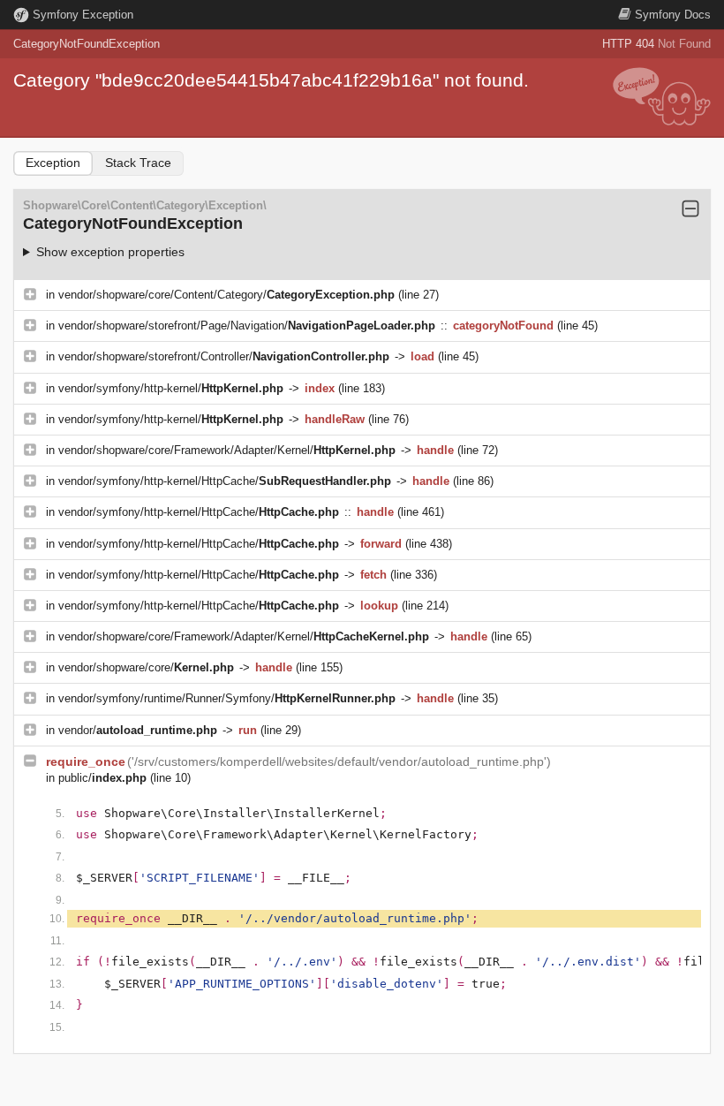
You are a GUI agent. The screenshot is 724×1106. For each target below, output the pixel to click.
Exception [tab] (53, 162)
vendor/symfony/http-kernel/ (170, 388)
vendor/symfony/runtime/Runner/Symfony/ (227, 698)
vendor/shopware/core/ (146, 667)
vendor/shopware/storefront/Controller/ (223, 356)
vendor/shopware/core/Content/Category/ (226, 294)
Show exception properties (110, 252)
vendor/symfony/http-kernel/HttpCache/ (224, 481)
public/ (102, 777)
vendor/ (137, 730)
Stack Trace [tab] (138, 162)
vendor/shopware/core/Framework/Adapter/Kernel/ (227, 450)
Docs (673, 14)
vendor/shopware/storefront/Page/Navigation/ (246, 325)
